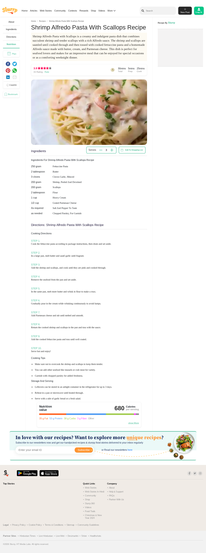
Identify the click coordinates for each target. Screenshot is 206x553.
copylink (13, 85)
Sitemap (70, 525)
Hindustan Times (28, 536)
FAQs (112, 495)
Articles (33, 10)
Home (25, 10)
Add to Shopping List (134, 150)
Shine (84, 536)
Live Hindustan (46, 536)
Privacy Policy (19, 525)
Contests (72, 10)
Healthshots (95, 536)
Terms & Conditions (54, 525)
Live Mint (60, 536)
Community (60, 10)
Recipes (42, 21)
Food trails (90, 511)
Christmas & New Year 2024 (93, 516)
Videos (101, 10)
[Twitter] (195, 473)
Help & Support (116, 491)
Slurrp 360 (90, 503)
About (112, 487)
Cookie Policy (35, 525)
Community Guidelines (88, 525)
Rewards (83, 10)
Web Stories (46, 10)
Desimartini (73, 536)
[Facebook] (189, 473)
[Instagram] (200, 473)
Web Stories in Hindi (94, 491)
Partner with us (116, 499)
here (129, 450)
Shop (93, 10)
